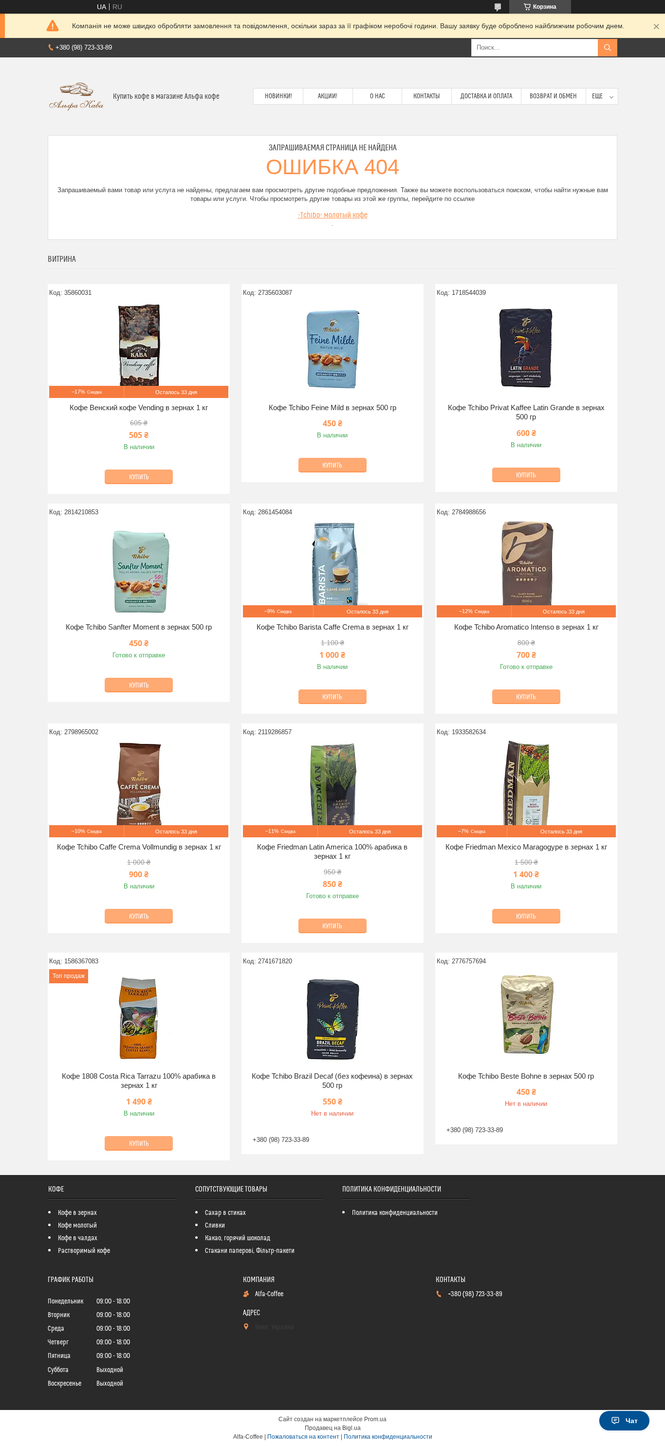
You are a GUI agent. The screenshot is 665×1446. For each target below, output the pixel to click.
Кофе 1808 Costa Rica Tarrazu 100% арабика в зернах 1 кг (139, 1081)
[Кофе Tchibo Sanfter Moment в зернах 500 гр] (138, 568)
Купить (139, 477)
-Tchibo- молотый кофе (333, 215)
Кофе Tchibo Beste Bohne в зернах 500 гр (526, 1076)
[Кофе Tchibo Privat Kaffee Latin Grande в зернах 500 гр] (526, 349)
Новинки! (278, 96)
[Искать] (607, 47)
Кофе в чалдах (77, 1238)
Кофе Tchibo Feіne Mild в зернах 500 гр (332, 407)
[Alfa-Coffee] (77, 96)
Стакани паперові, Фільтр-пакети (250, 1251)
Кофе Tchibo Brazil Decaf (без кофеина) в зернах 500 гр (332, 1081)
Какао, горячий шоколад (237, 1238)
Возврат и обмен (553, 96)
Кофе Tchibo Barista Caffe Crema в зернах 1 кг (332, 627)
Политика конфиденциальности (395, 1213)
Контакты (426, 96)
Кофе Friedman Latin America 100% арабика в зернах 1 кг (332, 852)
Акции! (327, 96)
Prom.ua (375, 1419)
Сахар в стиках (225, 1213)
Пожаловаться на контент (303, 1436)
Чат (632, 1421)
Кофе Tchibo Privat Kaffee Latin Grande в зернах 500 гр (526, 412)
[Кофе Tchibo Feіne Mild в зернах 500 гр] (332, 349)
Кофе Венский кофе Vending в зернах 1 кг (139, 407)
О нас (377, 96)
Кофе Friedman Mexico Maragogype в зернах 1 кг (526, 847)
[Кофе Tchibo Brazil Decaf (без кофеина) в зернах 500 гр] (332, 1017)
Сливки (215, 1225)
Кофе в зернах (77, 1213)
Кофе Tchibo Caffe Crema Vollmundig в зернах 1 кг (139, 847)
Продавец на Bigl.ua (333, 1428)
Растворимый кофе (84, 1251)
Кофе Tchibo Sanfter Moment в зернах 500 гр (139, 627)
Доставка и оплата (486, 96)
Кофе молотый (77, 1225)
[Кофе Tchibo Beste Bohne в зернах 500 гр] (526, 1017)
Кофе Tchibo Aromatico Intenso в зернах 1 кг (526, 627)
